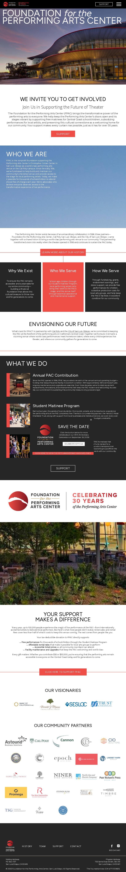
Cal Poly (56, 331)
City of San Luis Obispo (79, 331)
